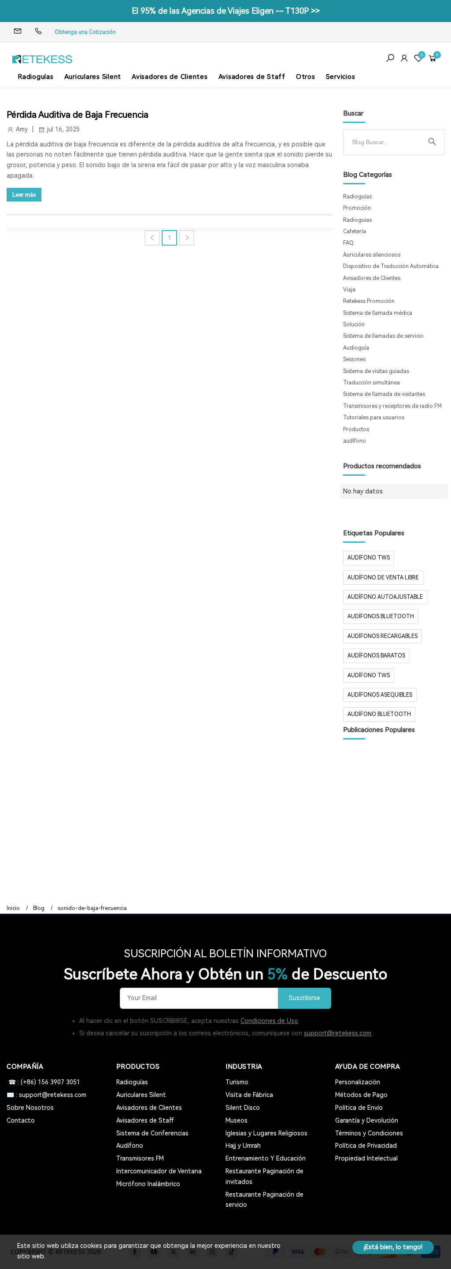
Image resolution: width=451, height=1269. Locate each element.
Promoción (357, 208)
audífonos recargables (382, 636)
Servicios (340, 77)
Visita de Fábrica (249, 1094)
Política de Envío (359, 1107)
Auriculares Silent (93, 77)
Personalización (357, 1082)
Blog (38, 908)
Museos (237, 1120)
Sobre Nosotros (30, 1107)
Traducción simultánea (371, 383)
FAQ (348, 243)
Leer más (24, 194)
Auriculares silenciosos (371, 255)
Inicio (13, 908)
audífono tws (368, 675)
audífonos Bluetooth (380, 616)
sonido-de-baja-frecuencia (92, 908)
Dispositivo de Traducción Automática (391, 266)
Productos (356, 429)
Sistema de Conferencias (152, 1133)
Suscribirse (304, 998)
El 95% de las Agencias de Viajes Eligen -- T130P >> (226, 10)
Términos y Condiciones (369, 1133)
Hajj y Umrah (243, 1145)
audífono (354, 441)
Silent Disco (243, 1107)
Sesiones (354, 359)
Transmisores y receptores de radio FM (392, 406)
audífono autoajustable (385, 597)
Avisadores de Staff (251, 77)
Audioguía (356, 348)
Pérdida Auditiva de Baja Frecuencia (77, 114)
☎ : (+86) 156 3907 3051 (43, 1082)
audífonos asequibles (379, 695)
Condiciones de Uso (269, 1020)
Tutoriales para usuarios (373, 417)
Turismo (237, 1082)
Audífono (129, 1145)
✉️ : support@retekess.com (46, 1094)
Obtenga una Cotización (85, 32)
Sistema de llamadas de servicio (383, 336)
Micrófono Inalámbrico (148, 1183)
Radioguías (36, 77)
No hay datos (363, 491)
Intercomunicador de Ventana (159, 1171)
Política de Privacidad (366, 1145)
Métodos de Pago (361, 1094)
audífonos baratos (376, 656)
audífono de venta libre (383, 578)
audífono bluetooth (379, 714)
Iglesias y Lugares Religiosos (266, 1133)
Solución (354, 324)
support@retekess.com (337, 1033)
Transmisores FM (140, 1158)
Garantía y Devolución (366, 1120)
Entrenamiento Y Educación (266, 1158)
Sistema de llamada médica (377, 313)
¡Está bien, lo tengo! (393, 1246)
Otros (305, 77)
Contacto (21, 1120)
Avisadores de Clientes (170, 77)
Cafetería (354, 231)
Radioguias (357, 220)
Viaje (349, 290)
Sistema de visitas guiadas (376, 371)
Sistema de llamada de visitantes (384, 394)
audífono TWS (368, 558)
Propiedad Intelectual (366, 1158)
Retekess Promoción (369, 301)
